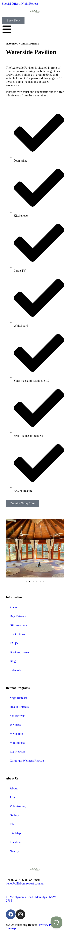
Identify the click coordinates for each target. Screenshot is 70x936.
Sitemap (11, 928)
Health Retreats (19, 706)
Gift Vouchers (18, 625)
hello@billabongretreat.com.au (25, 883)
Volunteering (17, 806)
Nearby (14, 851)
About (14, 788)
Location (15, 842)
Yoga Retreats (18, 697)
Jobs (12, 797)
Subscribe (16, 670)
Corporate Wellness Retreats (27, 760)
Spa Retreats (17, 715)
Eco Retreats (17, 751)
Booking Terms (19, 652)
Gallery (14, 815)
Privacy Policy (48, 924)
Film (12, 824)
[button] (10, 548)
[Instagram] (20, 914)
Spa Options (17, 634)
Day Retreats (18, 616)
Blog (13, 661)
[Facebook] (11, 914)
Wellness (15, 724)
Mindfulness (17, 742)
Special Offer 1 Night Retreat (20, 3)
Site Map (15, 833)
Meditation (16, 733)
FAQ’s (14, 643)
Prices (13, 607)
